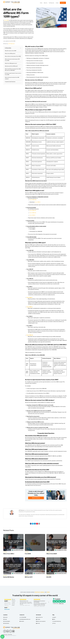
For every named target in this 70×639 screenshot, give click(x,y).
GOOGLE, (42, 592)
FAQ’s (54, 619)
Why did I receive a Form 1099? (10, 50)
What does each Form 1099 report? (11, 66)
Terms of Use (5, 634)
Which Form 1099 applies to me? (11, 63)
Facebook (22, 621)
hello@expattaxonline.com (25, 619)
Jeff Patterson (11, 43)
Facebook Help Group (57, 621)
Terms (54, 623)
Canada (5, 619)
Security (38, 623)
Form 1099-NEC (33, 199)
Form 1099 (6, 20)
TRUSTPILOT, (37, 592)
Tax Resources (51, 2)
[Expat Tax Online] (11, 3)
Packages (38, 619)
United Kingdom (7, 621)
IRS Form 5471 (28, 577)
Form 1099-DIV (33, 212)
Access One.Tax (40, 617)
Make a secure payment (41, 621)
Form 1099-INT (33, 210)
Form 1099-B (32, 215)
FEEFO (48, 592)
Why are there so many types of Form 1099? (13, 56)
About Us (45, 2)
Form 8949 (28, 553)
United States (6, 623)
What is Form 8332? (51, 553)
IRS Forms (5, 552)
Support (54, 617)
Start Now (63, 2)
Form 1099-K (37, 202)
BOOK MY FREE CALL (36, 497)
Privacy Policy (10, 634)
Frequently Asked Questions (10, 81)
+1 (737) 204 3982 (23, 617)
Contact (57, 2)
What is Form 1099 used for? (10, 53)
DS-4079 (48, 577)
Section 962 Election (8, 577)
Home (41, 2)
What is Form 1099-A (8, 553)
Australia (5, 617)
